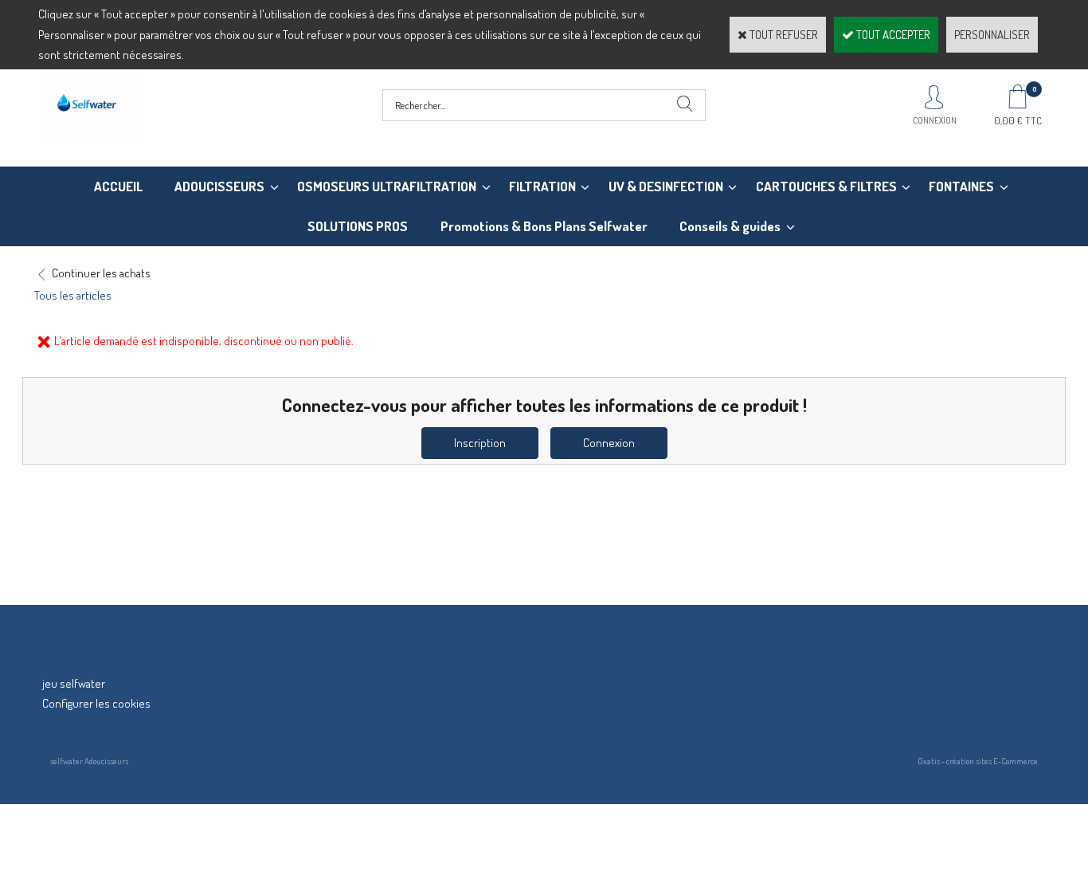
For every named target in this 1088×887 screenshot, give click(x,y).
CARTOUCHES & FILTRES (826, 186)
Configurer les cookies (96, 703)
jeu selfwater (73, 683)
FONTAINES (961, 186)
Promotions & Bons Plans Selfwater (544, 226)
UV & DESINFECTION (666, 186)
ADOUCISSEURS (219, 186)
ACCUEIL (118, 186)
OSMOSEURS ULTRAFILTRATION (386, 186)
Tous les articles (73, 295)
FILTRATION (542, 186)
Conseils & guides (730, 226)
